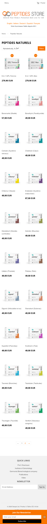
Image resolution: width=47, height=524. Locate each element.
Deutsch (23, 23)
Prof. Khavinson (23, 465)
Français (37, 23)
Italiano (16, 23)
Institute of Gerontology (23, 468)
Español (30, 23)
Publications (23, 474)
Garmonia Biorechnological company (23, 471)
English (9, 23)
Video (23, 477)
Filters (41, 48)
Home (4, 34)
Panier (42, 3)
